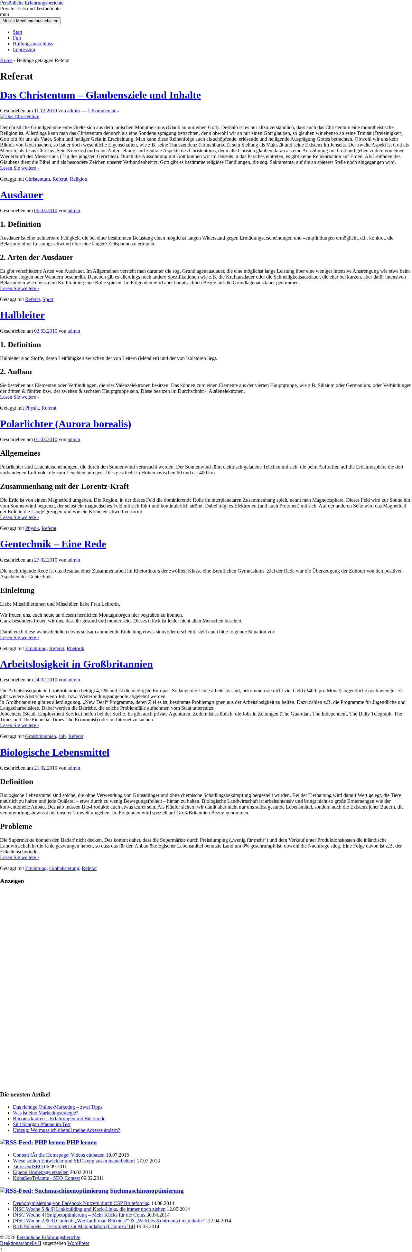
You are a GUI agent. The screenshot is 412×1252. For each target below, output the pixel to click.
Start (17, 32)
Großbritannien (40, 736)
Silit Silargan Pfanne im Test (41, 1124)
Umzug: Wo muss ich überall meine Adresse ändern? (66, 1130)
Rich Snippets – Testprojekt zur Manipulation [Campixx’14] (74, 1226)
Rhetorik (75, 648)
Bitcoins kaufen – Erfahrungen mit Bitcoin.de (59, 1118)
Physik (32, 408)
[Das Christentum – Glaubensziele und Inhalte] (19, 116)
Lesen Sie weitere (19, 168)
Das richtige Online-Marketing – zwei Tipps (57, 1107)
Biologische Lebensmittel (54, 752)
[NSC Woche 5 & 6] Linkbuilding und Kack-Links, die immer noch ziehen (89, 1209)
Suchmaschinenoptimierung (147, 1190)
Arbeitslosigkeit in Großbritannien (76, 664)
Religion (78, 179)
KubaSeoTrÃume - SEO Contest (46, 1178)
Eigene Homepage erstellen (41, 1172)
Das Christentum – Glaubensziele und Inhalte (100, 95)
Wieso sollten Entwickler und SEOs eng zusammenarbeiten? (74, 1160)
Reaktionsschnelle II (20, 1243)
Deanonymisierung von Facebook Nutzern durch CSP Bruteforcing (81, 1203)
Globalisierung (64, 868)
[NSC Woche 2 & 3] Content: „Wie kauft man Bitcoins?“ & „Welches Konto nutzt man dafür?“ (110, 1220)
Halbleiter (22, 315)
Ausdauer (21, 195)
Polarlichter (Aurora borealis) (65, 424)
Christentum (37, 179)
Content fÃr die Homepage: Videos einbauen (59, 1155)
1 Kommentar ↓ (103, 110)
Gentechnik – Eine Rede (53, 544)
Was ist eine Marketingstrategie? (45, 1112)
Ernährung (36, 648)
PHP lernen (82, 1142)
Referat (59, 179)
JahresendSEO (28, 1166)
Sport (47, 299)
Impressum (24, 49)
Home (6, 60)
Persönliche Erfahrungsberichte (31, 2)
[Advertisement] (206, 987)
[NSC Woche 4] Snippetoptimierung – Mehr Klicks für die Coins (79, 1215)
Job (62, 736)
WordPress (78, 1243)
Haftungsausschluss (33, 43)
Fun (17, 38)
